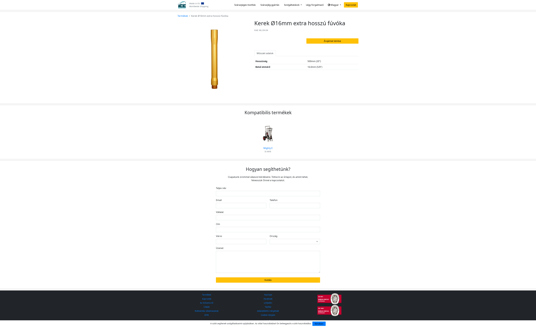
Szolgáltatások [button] (292, 4)
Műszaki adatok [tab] (265, 53)
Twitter (268, 307)
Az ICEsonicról (206, 302)
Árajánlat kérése (332, 41)
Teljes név (221, 188)
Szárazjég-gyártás (269, 4)
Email (219, 200)
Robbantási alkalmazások (206, 311)
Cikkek (207, 307)
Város (219, 236)
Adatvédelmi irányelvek (268, 311)
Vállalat (220, 212)
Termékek (183, 15)
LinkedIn (268, 302)
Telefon (273, 200)
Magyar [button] (334, 4)
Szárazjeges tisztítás (245, 4)
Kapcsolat (351, 4)
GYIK (206, 315)
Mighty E (268, 148)
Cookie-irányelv (268, 315)
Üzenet (219, 248)
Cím (218, 224)
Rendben (319, 323)
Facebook (268, 298)
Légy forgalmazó (315, 4)
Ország (273, 236)
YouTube (268, 294)
